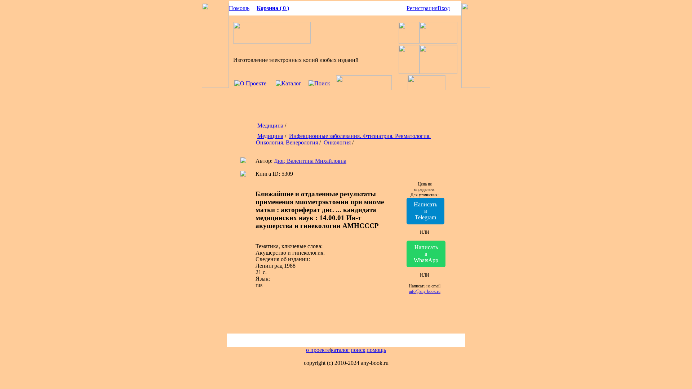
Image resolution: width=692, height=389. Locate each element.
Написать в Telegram (425, 210)
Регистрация (422, 8)
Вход (444, 8)
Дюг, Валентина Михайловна (310, 161)
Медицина (270, 125)
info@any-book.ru (424, 291)
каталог (340, 350)
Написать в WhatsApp (426, 253)
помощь (376, 350)
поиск (358, 350)
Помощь (239, 8)
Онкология (337, 142)
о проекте (318, 350)
